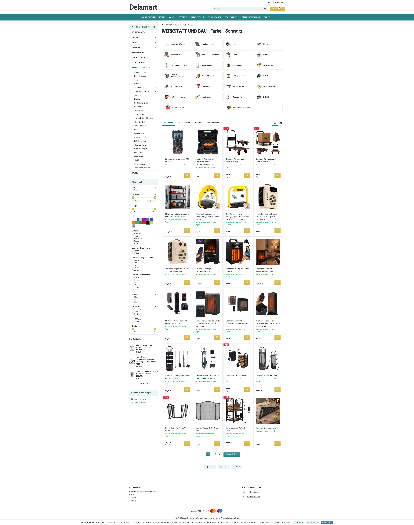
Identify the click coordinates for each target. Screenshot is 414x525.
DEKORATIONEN (214, 17)
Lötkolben (137, 137)
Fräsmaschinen (139, 133)
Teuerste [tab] (199, 123)
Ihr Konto (278, 2)
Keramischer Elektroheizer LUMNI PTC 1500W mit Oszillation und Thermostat (207, 323)
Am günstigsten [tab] (183, 123)
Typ (133, 187)
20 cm (136, 302)
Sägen (135, 80)
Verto (136, 316)
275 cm (136, 280)
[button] (282, 9)
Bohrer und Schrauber (141, 91)
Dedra (136, 312)
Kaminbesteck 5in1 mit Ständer (267, 376)
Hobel (135, 130)
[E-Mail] (269, 2)
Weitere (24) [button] (230, 454)
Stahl (136, 243)
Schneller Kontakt (140, 403)
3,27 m (136, 268)
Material (135, 231)
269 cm (136, 277)
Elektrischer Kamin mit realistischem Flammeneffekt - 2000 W (237, 323)
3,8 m (136, 265)
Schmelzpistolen (139, 145)
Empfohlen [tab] (168, 123)
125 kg (136, 253)
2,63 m (136, 270)
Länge (134, 206)
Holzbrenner (138, 153)
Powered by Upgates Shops (230, 518)
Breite (134, 326)
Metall (136, 236)
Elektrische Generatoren (142, 168)
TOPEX (136, 321)
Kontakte (132, 501)
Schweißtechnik (139, 122)
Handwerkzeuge (139, 76)
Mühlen (136, 84)
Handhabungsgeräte (141, 103)
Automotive (137, 88)
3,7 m (136, 290)
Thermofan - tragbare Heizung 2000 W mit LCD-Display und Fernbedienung (266, 216)
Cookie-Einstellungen (213, 518)
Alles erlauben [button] (326, 522)
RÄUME (267, 17)
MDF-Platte (138, 238)
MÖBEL (172, 17)
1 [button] (209, 454)
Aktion (136, 190)
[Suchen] (265, 9)
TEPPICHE (183, 17)
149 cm (136, 263)
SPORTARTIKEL (231, 17)
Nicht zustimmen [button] (312, 522)
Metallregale (138, 107)
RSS (203, 518)
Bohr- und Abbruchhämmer (143, 118)
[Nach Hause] (162, 25)
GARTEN (161, 17)
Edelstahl (137, 241)
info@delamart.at (139, 399)
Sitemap (199, 518)
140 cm (136, 260)
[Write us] (243, 496)
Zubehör (136, 160)
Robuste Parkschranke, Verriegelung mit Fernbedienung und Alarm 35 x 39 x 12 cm (237, 216)
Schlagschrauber (139, 126)
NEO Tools (137, 319)
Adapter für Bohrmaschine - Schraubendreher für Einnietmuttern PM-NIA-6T (205, 162)
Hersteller (136, 306)
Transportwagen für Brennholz (236, 376)
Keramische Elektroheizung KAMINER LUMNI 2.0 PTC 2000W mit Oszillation (268, 323)
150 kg (136, 251)
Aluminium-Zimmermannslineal (267, 428)
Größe (134, 294)
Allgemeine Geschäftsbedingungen (142, 491)
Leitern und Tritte (139, 72)
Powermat (137, 309)
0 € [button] (277, 9)
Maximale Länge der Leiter (143, 258)
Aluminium (138, 233)
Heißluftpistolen (139, 141)
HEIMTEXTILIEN (197, 17)
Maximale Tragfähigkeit (141, 248)
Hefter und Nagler (140, 149)
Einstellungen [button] (298, 522)
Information (135, 488)
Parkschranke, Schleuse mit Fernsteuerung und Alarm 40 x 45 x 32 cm (207, 216)
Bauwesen (137, 95)
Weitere (143, 383)
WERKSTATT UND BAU (251, 18)
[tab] (275, 123)
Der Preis (136, 194)
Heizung (136, 99)
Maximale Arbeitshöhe (141, 275)
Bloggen (132, 498)
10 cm (136, 297)
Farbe (134, 216)
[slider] (133, 197)
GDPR (131, 494)
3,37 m (136, 287)
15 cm (136, 299)
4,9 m (136, 282)
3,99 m (136, 285)
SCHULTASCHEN (148, 17)
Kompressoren (139, 164)
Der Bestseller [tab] (213, 123)
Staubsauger (138, 110)
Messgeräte (138, 156)
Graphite (137, 314)
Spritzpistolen (138, 114)
